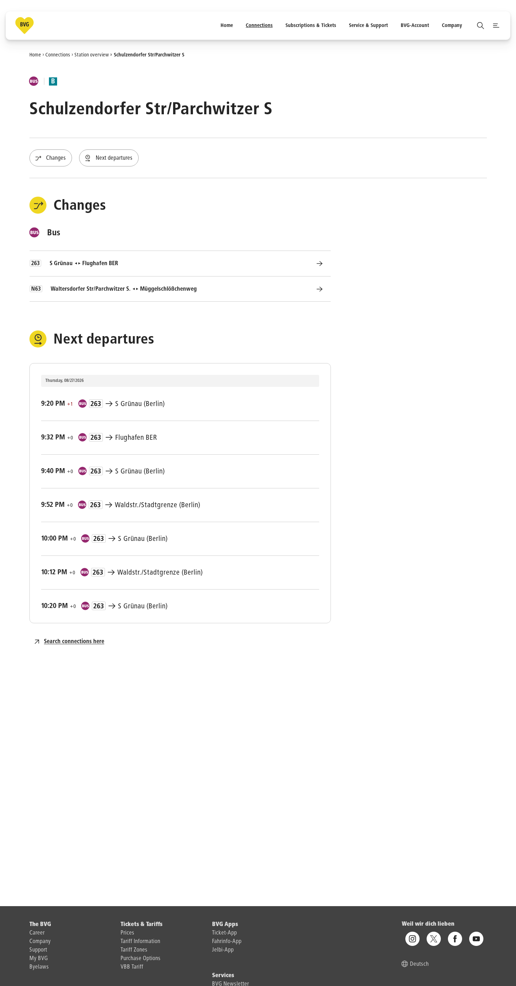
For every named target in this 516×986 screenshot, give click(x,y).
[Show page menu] (496, 25)
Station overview (91, 54)
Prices (127, 933)
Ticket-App (224, 933)
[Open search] (480, 25)
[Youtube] (476, 939)
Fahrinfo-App (227, 941)
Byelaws (39, 967)
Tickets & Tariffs (141, 924)
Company (40, 941)
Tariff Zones (134, 950)
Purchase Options (141, 959)
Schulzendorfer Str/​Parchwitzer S (149, 54)
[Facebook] (455, 939)
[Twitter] (434, 939)
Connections (57, 54)
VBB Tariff (132, 967)
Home (35, 54)
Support (38, 950)
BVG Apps (225, 924)
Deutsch (419, 965)
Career (37, 933)
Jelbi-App (223, 950)
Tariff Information (140, 941)
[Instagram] (412, 939)
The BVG (40, 924)
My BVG (38, 959)
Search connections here (74, 642)
